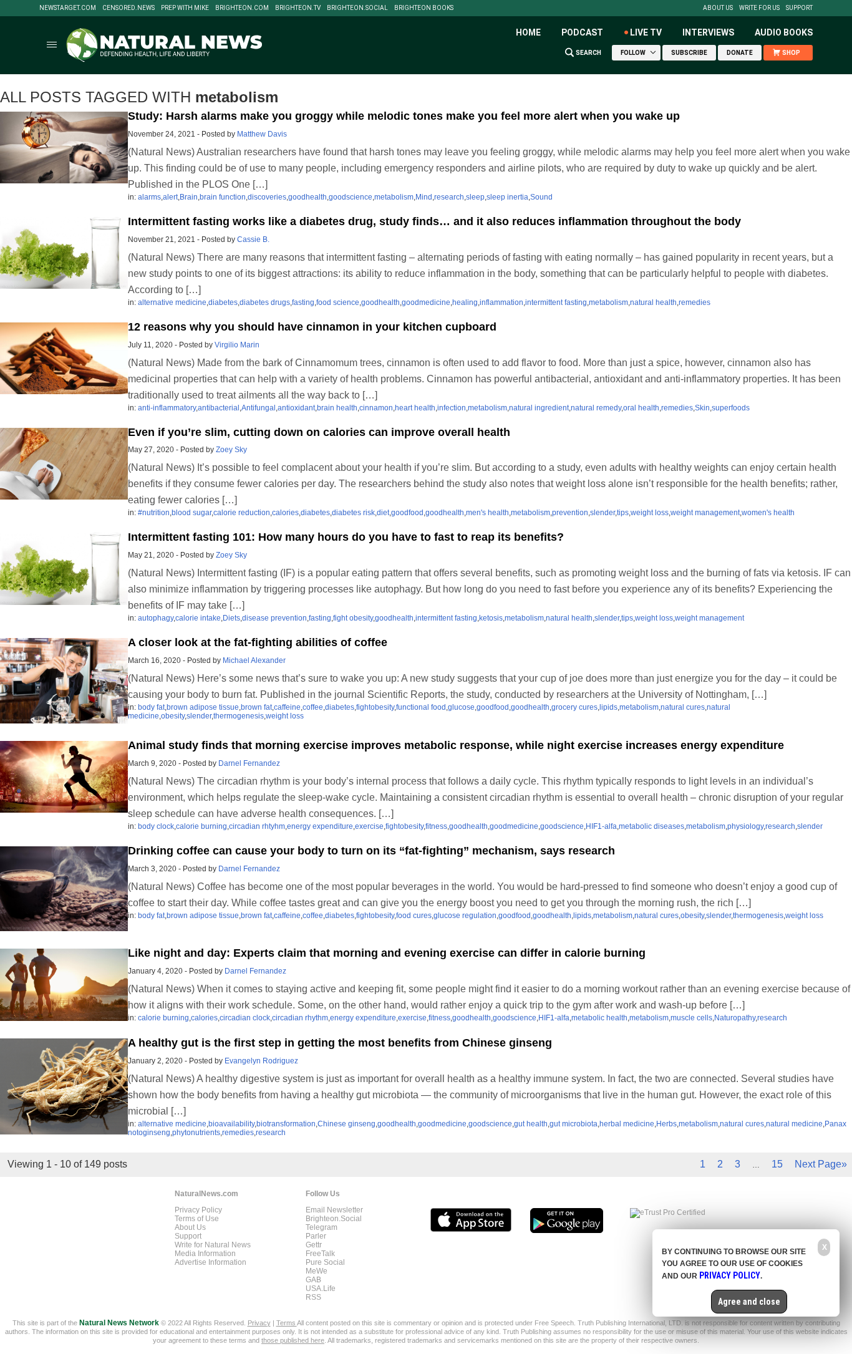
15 (777, 1164)
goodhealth (307, 197)
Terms (286, 1323)
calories (285, 512)
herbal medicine (626, 1123)
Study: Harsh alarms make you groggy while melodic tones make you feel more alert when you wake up (404, 116)
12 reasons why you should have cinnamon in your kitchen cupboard (312, 327)
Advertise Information (210, 1262)
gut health (531, 1123)
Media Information (205, 1253)
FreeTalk (320, 1253)
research (449, 197)
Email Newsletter (334, 1210)
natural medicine (794, 1123)
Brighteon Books (423, 8)
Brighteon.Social (357, 8)
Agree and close (749, 1302)
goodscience (350, 197)
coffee (313, 707)
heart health (415, 408)
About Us (718, 8)
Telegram (321, 1227)
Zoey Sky (231, 449)
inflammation (501, 302)
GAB (313, 1279)
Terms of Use (197, 1218)
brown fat (256, 707)
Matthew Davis (262, 134)
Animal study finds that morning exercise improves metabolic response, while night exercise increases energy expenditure (456, 745)
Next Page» (821, 1164)
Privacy (259, 1323)
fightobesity (375, 707)
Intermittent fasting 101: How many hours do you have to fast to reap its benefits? (346, 537)
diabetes (223, 302)
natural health (653, 302)
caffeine (287, 707)
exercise (369, 826)
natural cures (683, 707)
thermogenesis (238, 716)
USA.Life (321, 1288)
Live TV (646, 32)
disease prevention (274, 618)
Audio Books (784, 32)
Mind (423, 197)
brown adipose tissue (203, 707)
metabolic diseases (651, 826)
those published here (292, 1340)
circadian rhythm (300, 1017)
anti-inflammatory (167, 408)
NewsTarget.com (67, 8)
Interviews (708, 32)
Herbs (666, 1123)
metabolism (394, 197)
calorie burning (201, 826)
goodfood (407, 512)
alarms (149, 197)
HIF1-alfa (601, 826)
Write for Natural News (213, 1244)
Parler (316, 1236)
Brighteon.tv (298, 8)
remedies (694, 302)
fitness (436, 826)
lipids (608, 707)
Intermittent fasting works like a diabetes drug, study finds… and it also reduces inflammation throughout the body (434, 221)
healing (465, 302)
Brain (189, 197)
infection (451, 408)
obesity (173, 716)
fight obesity (353, 618)
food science (337, 302)
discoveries (267, 197)
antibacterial (219, 408)
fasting (303, 302)
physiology (745, 826)
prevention (570, 512)
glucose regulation (464, 915)
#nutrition (154, 512)
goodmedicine (426, 302)
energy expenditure (320, 826)
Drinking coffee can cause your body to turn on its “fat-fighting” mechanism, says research (371, 850)
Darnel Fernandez (249, 763)
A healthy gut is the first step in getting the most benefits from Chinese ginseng (340, 1043)
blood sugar (191, 512)
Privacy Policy (198, 1210)
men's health (487, 512)
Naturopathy (734, 1017)
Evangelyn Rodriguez (261, 1061)
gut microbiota (573, 1123)
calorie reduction (241, 512)
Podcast (582, 32)
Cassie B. (253, 239)
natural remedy (596, 408)
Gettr (314, 1244)
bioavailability (231, 1123)
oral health (641, 408)
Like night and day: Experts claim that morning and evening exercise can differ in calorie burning (387, 953)
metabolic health (599, 1017)
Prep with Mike (185, 8)
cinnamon (376, 408)
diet (383, 512)
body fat (151, 707)
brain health (337, 408)
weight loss (650, 512)
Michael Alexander (254, 660)
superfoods (731, 408)
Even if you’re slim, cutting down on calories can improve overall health (319, 432)
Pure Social (325, 1262)
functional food (421, 707)
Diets (231, 618)
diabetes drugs (265, 302)
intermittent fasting (556, 302)
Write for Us (759, 8)
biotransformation (286, 1123)
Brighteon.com (242, 8)
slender (602, 512)
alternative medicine (172, 302)
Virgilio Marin (237, 345)
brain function (223, 197)
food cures (414, 915)
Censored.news (128, 8)
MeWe (316, 1271)
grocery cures (574, 707)
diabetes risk (353, 512)
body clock (156, 826)
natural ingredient (539, 408)
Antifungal (258, 408)
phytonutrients (196, 1132)
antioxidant (296, 408)
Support (799, 8)
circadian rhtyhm (257, 826)
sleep (475, 197)
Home (528, 32)
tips (623, 512)
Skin (702, 408)
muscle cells (691, 1017)
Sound (541, 197)
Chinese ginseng (346, 1123)
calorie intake (198, 618)
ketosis (491, 618)
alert (170, 197)
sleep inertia (507, 197)
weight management (705, 512)
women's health (768, 512)
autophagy (155, 618)
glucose (461, 707)
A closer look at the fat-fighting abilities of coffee (257, 642)
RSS (313, 1297)
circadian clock (245, 1017)
